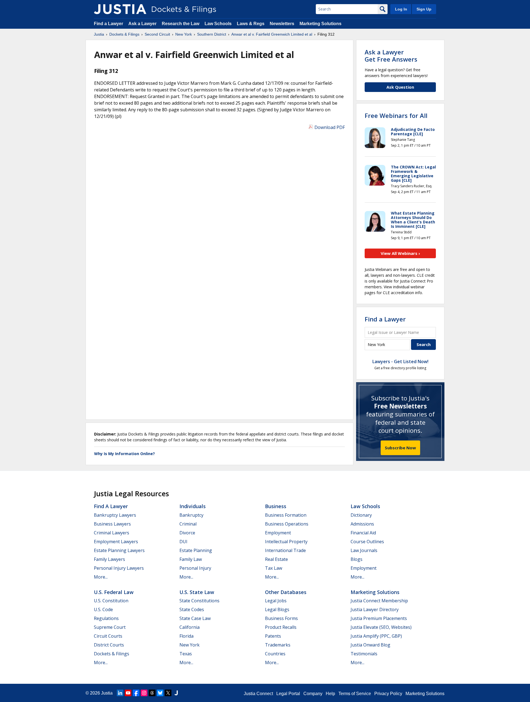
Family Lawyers (109, 559)
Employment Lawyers (116, 542)
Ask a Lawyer (143, 23)
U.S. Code (103, 609)
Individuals (192, 506)
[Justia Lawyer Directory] (176, 693)
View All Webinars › (400, 253)
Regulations (106, 618)
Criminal (188, 524)
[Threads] (152, 693)
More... (101, 577)
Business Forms (281, 618)
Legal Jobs (276, 601)
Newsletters (282, 23)
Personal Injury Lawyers (119, 568)
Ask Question (400, 87)
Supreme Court (110, 627)
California (189, 627)
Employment (278, 533)
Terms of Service (354, 693)
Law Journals (364, 550)
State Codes (191, 609)
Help (330, 693)
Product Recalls (280, 627)
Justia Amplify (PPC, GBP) (376, 636)
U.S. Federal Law (114, 592)
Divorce (187, 533)
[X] (168, 693)
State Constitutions (199, 601)
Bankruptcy (191, 515)
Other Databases (285, 592)
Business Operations (286, 524)
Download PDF (329, 127)
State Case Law (195, 618)
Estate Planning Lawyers (119, 550)
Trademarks (277, 645)
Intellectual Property (286, 542)
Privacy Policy (388, 693)
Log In (401, 9)
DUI (183, 542)
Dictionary (361, 515)
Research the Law (180, 23)
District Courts (109, 645)
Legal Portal (288, 693)
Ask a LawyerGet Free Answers (391, 55)
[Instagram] (144, 693)
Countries (275, 654)
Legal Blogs (277, 609)
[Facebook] (136, 693)
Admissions (362, 524)
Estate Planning (195, 550)
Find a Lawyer (108, 23)
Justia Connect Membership (379, 601)
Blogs (356, 559)
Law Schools (218, 23)
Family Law (190, 559)
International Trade (285, 550)
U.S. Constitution (111, 601)
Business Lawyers (112, 524)
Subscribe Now (400, 447)
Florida (186, 636)
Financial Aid (363, 533)
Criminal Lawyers (111, 533)
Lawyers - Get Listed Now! (400, 361)
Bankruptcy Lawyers (115, 515)
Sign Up (424, 9)
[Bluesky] (160, 693)
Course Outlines (367, 542)
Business (275, 506)
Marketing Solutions (320, 23)
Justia (107, 693)
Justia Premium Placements (379, 618)
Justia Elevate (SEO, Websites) (381, 627)
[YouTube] (128, 693)
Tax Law (273, 568)
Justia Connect (258, 693)
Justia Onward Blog (370, 645)
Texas (185, 654)
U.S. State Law (196, 592)
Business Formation (285, 515)
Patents (273, 636)
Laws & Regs (250, 23)
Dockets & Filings (111, 654)
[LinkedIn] (120, 693)
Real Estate (276, 559)
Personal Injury (195, 568)
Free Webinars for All (396, 115)
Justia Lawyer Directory (375, 609)
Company (312, 693)
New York (189, 645)
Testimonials (364, 654)
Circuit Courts (108, 636)
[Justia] (120, 9)
